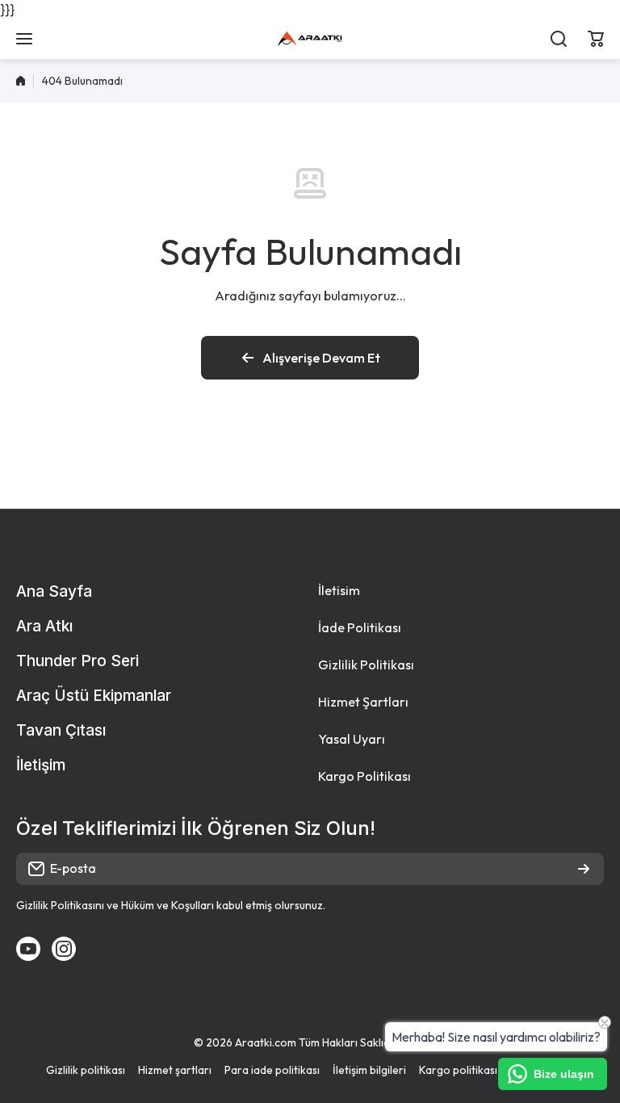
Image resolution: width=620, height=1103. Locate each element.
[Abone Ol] (583, 869)
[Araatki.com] (310, 38)
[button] (596, 39)
